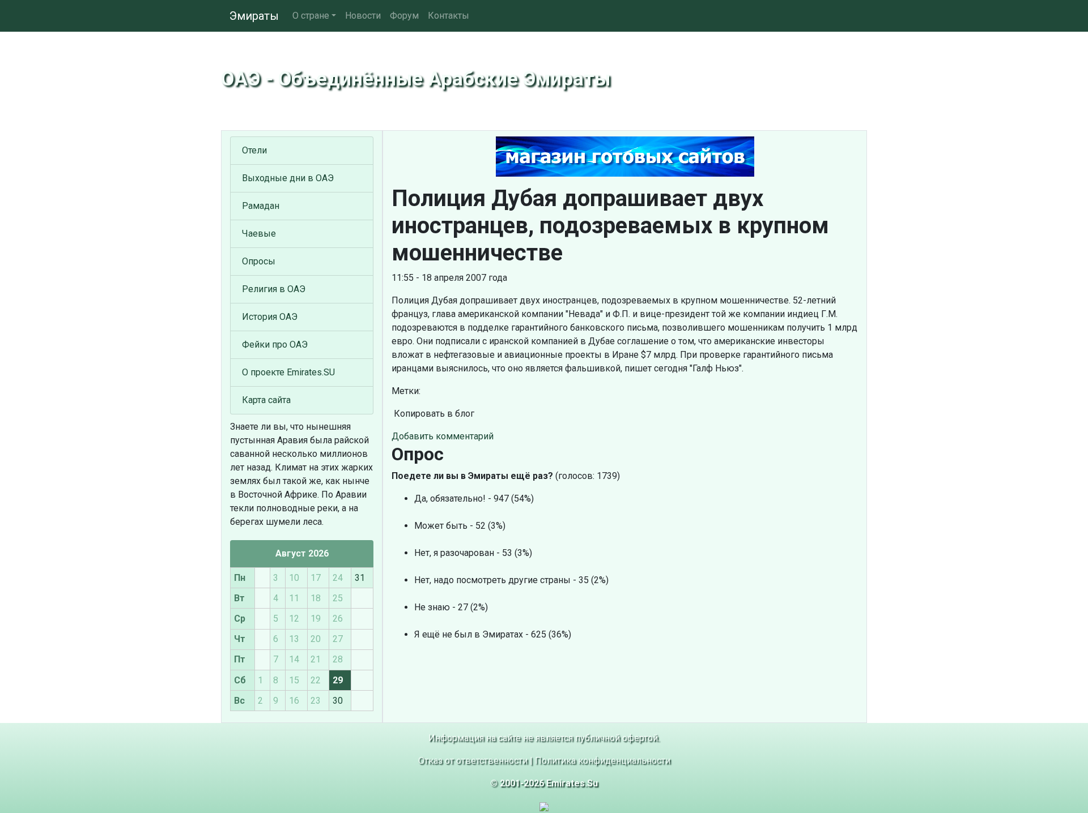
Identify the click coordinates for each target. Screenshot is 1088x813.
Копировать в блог (433, 413)
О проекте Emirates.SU (288, 372)
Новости (363, 15)
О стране (310, 15)
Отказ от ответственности (473, 760)
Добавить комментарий (443, 436)
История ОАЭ (270, 316)
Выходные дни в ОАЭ (288, 178)
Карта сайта (266, 400)
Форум (404, 15)
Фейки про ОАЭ (275, 344)
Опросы (258, 261)
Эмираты (254, 16)
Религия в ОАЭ (273, 289)
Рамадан (260, 205)
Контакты (448, 15)
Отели (254, 150)
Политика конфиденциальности (602, 760)
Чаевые (259, 233)
